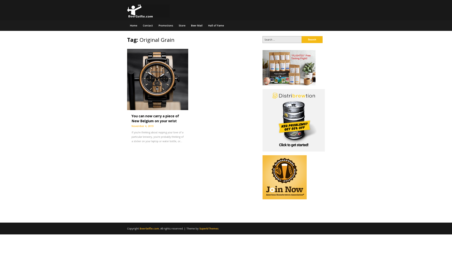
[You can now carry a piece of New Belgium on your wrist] (157, 79)
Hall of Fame (216, 25)
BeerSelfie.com (149, 228)
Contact (148, 25)
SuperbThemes (209, 228)
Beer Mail (197, 25)
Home (133, 25)
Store (182, 25)
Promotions (166, 25)
